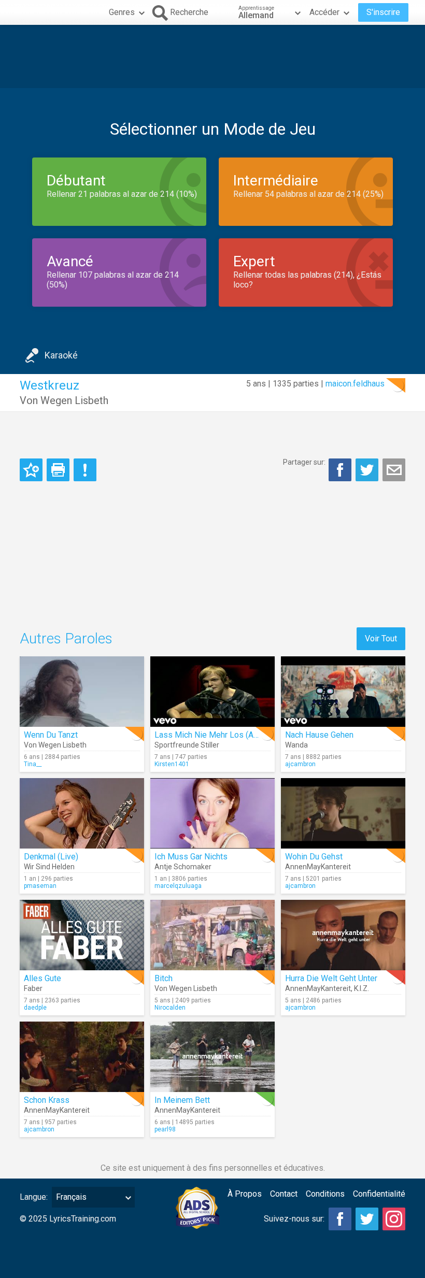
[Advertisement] (212, 56)
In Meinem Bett (182, 1100)
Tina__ (32, 764)
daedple (35, 1007)
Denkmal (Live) (51, 856)
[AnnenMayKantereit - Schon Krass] (82, 1057)
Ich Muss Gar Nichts (191, 856)
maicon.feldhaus (355, 384)
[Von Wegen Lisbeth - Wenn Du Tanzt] (82, 691)
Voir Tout (381, 638)
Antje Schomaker (182, 867)
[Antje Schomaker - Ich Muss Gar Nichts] (212, 813)
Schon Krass (46, 1100)
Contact (284, 1194)
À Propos (245, 1194)
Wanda (296, 745)
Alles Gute (42, 978)
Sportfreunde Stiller (186, 745)
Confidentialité (379, 1194)
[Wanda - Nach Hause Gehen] (343, 691)
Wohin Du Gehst (314, 856)
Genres (122, 12)
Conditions (325, 1194)
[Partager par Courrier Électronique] (393, 469)
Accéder (324, 12)
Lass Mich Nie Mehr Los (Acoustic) (218, 735)
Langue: (34, 1197)
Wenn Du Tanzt (51, 735)
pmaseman (40, 885)
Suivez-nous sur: (294, 1219)
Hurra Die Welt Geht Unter (331, 978)
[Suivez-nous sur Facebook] (340, 1219)
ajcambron (300, 764)
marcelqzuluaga (178, 885)
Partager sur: (304, 462)
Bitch (163, 978)
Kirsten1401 (171, 764)
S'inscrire (383, 12)
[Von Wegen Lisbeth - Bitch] (212, 935)
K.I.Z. (361, 988)
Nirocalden (170, 1007)
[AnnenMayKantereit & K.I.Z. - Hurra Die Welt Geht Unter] (343, 935)
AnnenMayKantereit (318, 867)
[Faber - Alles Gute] (82, 935)
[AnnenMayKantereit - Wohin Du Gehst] (343, 813)
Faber (33, 988)
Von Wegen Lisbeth (64, 400)
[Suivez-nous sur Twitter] (367, 1219)
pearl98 (165, 1129)
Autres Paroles (66, 638)
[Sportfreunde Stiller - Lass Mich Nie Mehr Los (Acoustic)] (212, 691)
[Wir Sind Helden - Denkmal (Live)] (82, 813)
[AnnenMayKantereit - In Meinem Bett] (212, 1057)
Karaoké (61, 355)
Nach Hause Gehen (319, 735)
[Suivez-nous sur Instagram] (393, 1219)
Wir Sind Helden (49, 867)
